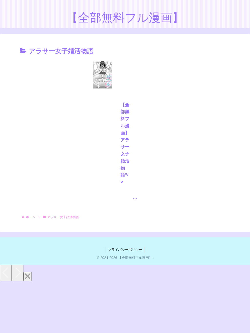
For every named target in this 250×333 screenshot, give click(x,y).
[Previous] (6, 273)
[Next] (17, 273)
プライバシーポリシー (125, 250)
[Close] (27, 276)
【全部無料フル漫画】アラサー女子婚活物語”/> (125, 143)
